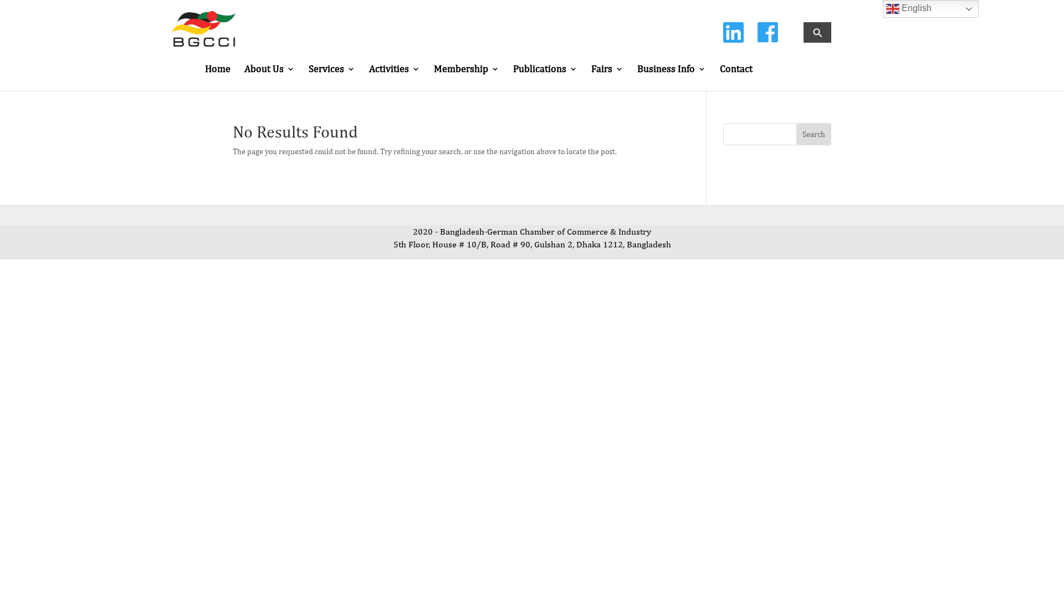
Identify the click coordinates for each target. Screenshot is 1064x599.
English (915, 8)
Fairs (601, 69)
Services (326, 69)
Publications (539, 69)
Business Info (666, 69)
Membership (461, 69)
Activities (389, 69)
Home (218, 69)
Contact (736, 69)
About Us (264, 69)
